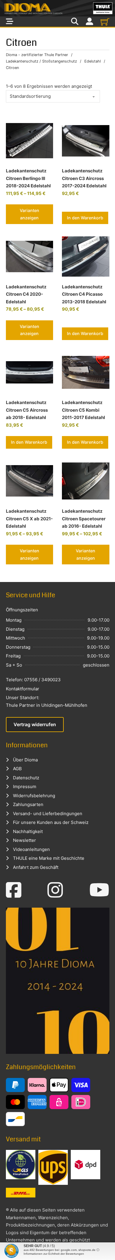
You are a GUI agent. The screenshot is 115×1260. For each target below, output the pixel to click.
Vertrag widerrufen (35, 724)
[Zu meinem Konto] (89, 21)
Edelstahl (92, 61)
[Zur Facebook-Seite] (14, 890)
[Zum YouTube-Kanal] (99, 890)
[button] (85, 218)
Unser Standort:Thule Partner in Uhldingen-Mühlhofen (46, 701)
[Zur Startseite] (57, 8)
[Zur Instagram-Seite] (55, 890)
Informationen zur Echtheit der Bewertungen (54, 1253)
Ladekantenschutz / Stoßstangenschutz (41, 61)
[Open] (9, 21)
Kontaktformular (22, 689)
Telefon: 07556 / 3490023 (33, 679)
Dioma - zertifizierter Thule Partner (37, 55)
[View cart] (105, 21)
